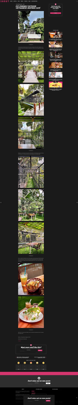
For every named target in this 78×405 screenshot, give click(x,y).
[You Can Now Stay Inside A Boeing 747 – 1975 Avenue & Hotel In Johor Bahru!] (55, 35)
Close (77, 398)
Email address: (37, 400)
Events (11, 1)
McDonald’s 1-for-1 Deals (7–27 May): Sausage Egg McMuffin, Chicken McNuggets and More (55, 90)
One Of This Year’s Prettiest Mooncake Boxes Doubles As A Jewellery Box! (55, 70)
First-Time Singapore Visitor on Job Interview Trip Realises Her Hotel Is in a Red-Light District (55, 80)
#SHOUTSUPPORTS (34, 1)
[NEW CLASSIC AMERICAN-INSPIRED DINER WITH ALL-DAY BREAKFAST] (1, 202)
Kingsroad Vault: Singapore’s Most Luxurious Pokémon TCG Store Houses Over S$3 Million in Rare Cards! (56, 60)
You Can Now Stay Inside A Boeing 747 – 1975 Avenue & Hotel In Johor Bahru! (55, 40)
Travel (22, 1)
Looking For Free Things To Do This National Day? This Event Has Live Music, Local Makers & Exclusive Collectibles (55, 50)
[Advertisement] (55, 23)
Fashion (25, 1)
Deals (29, 1)
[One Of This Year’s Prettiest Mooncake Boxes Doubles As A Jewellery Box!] (55, 65)
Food (19, 1)
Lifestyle (14, 1)
